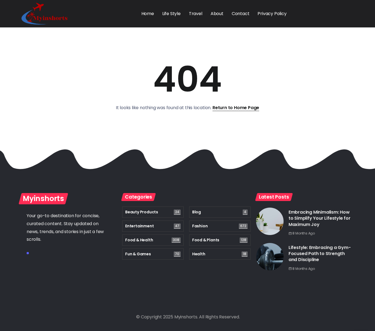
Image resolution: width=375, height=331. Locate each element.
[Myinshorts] (44, 13)
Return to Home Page (235, 107)
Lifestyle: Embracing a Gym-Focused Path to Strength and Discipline (320, 253)
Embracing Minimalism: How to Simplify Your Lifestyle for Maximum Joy (320, 218)
